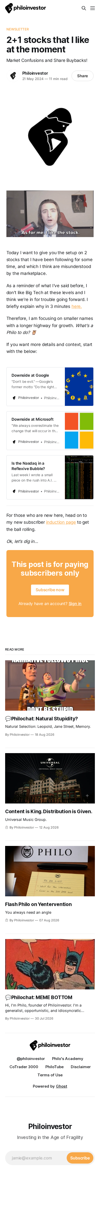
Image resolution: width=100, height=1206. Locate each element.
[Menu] (92, 8)
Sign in (75, 603)
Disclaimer (81, 1066)
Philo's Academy (67, 1058)
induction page (61, 522)
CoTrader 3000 (23, 1066)
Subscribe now (50, 589)
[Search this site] (84, 8)
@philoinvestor (31, 1058)
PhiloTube (54, 1066)
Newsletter (17, 29)
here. (77, 306)
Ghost (61, 1086)
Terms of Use (50, 1075)
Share (82, 75)
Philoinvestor (35, 73)
